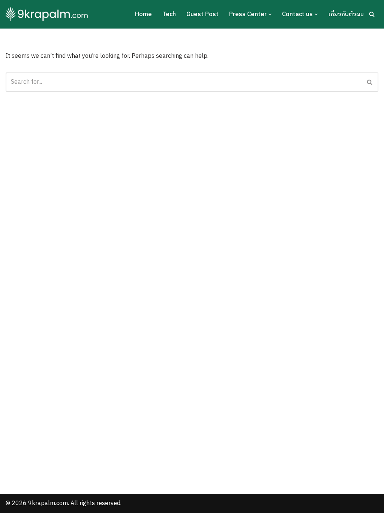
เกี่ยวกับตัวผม (346, 14)
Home (143, 14)
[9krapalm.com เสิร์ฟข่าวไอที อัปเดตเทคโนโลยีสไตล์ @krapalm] (48, 14)
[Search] (372, 14)
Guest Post (202, 14)
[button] (270, 14)
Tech (169, 14)
